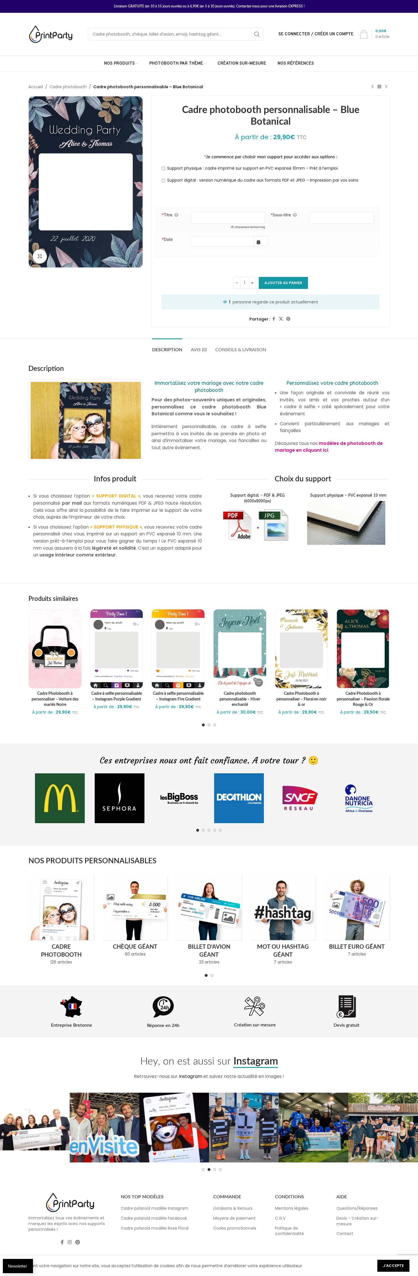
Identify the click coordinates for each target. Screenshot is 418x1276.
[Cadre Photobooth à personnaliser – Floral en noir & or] (301, 649)
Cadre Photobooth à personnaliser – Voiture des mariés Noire (55, 699)
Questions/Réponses (357, 1208)
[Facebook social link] (273, 319)
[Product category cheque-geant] (135, 917)
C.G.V (280, 1218)
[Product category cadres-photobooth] (61, 921)
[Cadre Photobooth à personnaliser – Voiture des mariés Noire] (55, 649)
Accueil (35, 87)
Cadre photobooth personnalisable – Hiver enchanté (240, 699)
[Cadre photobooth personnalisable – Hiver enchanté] (239, 649)
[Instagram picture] (35, 1127)
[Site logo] (51, 34)
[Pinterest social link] (288, 319)
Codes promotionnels (234, 1228)
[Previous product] (372, 86)
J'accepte (393, 1265)
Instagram (190, 1076)
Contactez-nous (248, 6)
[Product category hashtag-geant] (283, 921)
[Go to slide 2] (209, 725)
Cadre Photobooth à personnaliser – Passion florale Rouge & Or (363, 699)
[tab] (167, 347)
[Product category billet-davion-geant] (209, 921)
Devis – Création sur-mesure (357, 1221)
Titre (167, 214)
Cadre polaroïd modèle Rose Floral (155, 1228)
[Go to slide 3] (214, 725)
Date (167, 239)
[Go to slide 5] (220, 830)
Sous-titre (281, 214)
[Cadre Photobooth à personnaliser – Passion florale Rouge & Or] (363, 649)
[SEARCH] (257, 34)
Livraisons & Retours (233, 1208)
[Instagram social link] (69, 1242)
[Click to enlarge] (40, 256)
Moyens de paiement (234, 1218)
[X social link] (281, 319)
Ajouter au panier (283, 282)
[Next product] (386, 86)
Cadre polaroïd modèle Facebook (154, 1218)
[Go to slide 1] (203, 725)
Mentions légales (291, 1208)
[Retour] (379, 86)
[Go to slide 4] (214, 830)
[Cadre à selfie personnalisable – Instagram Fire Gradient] (178, 649)
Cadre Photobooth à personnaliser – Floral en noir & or (301, 699)
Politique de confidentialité (289, 1230)
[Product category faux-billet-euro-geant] (357, 917)
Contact (344, 1233)
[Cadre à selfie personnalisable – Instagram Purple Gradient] (116, 649)
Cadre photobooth (68, 87)
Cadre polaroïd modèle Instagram (154, 1208)
